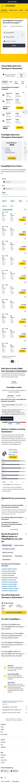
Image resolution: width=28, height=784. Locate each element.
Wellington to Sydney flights (9, 579)
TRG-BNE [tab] (14, 382)
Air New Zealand (13, 449)
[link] (11, 158)
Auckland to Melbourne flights (9, 569)
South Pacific (12, 718)
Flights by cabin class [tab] (7, 552)
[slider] (26, 196)
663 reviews (12, 454)
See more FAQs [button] (14, 529)
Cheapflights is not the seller (9, 707)
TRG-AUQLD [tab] (10, 395)
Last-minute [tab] (16, 82)
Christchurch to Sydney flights (9, 584)
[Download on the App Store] (14, 770)
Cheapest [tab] (4, 81)
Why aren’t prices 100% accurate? (11, 712)
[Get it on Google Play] (5, 770)
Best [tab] (11, 81)
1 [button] (12, 361)
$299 (17, 22)
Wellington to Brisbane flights (9, 586)
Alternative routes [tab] (6, 545)
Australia (18, 718)
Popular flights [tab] (18, 556)
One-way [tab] (23, 82)
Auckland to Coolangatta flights (10, 582)
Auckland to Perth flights (8, 575)
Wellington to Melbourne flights (10, 577)
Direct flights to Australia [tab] (8, 548)
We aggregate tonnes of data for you (11, 709)
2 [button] (15, 361)
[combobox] (15, 182)
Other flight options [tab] (7, 556)
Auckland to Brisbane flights (9, 573)
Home (7, 718)
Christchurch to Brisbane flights (9, 590)
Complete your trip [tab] (18, 545)
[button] (26, 1)
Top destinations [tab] (6, 559)
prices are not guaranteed (11, 702)
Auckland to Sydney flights (8, 571)
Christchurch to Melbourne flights (10, 588)
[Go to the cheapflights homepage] (11, 6)
